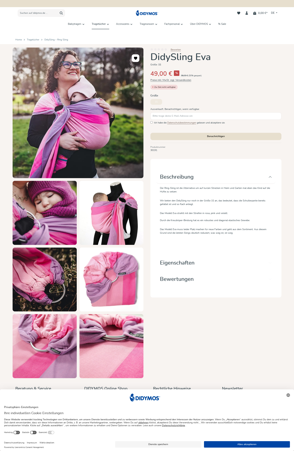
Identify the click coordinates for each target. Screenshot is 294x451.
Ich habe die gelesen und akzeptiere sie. (189, 123)
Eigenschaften (177, 263)
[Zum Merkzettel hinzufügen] (135, 58)
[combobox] (38, 13)
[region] (78, 213)
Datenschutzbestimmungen (181, 123)
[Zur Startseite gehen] (147, 13)
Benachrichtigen (216, 136)
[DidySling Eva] (78, 113)
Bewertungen (177, 279)
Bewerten (176, 50)
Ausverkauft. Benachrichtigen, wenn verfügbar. (175, 109)
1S (158, 103)
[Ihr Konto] (246, 13)
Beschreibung (177, 177)
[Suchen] (61, 13)
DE (273, 13)
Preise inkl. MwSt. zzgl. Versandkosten (170, 80)
